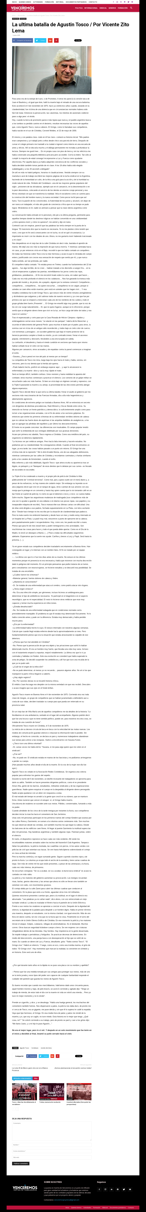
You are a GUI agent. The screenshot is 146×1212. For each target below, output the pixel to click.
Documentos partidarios (76, 2)
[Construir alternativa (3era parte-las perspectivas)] (79, 1091)
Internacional (91, 8)
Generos (112, 8)
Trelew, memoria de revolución (49, 1102)
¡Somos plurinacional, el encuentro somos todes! (73, 1068)
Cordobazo (34, 1048)
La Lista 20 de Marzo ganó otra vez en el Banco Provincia (30, 1069)
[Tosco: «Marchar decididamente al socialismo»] (24, 1091)
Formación (49, 2)
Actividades (38, 2)
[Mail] (121, 2)
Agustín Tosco (24, 1048)
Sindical (103, 8)
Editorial (60, 2)
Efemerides (21, 15)
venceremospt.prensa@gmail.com (66, 1200)
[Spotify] (124, 2)
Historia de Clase (18, 1099)
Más (36, 1078)
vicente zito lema (46, 1048)
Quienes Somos (25, 2)
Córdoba (69, 1099)
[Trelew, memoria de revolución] (51, 1091)
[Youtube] (132, 2)
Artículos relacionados (22, 1078)
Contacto (93, 2)
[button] (131, 6)
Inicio (14, 2)
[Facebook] (113, 2)
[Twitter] (128, 2)
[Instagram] (117, 2)
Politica (79, 8)
